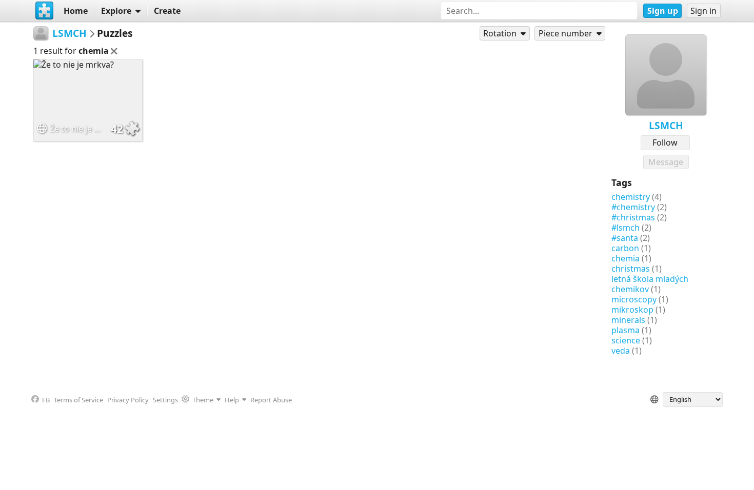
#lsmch (625, 227)
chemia (625, 258)
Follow (665, 142)
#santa (624, 237)
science (625, 340)
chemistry (630, 196)
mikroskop (632, 309)
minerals (628, 319)
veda (620, 350)
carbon (625, 248)
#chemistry (633, 207)
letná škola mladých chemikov (649, 284)
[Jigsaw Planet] (44, 11)
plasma (625, 330)
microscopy (634, 299)
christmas (630, 268)
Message (665, 162)
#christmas (633, 217)
